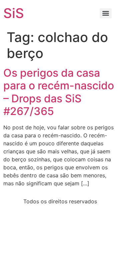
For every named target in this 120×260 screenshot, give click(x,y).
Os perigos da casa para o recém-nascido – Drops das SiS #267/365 (58, 92)
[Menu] (106, 13)
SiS (13, 13)
